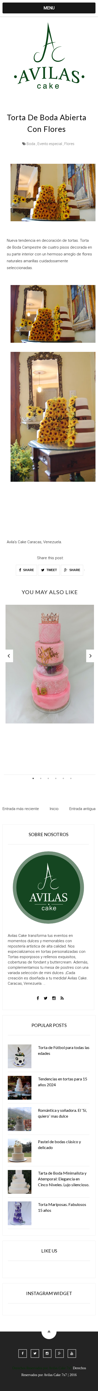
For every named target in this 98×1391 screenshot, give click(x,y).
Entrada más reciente (21, 809)
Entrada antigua (82, 809)
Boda (31, 144)
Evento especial (49, 144)
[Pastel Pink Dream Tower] (50, 664)
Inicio (54, 809)
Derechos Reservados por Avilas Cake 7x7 (42, 1368)
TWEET (51, 570)
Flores (69, 144)
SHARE (28, 570)
